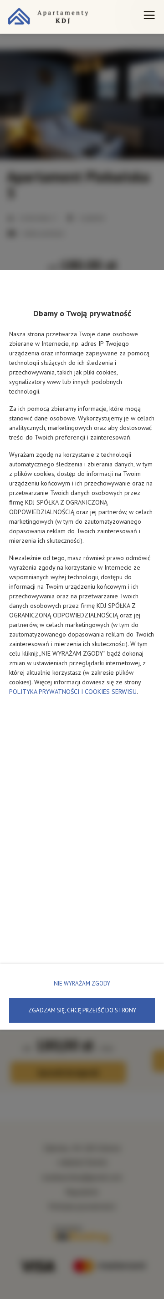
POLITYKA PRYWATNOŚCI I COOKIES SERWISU (73, 691)
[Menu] (149, 17)
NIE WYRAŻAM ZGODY (82, 983)
